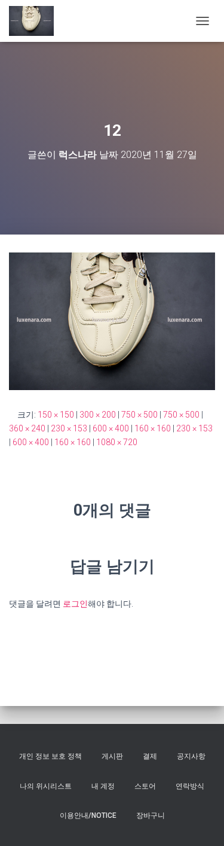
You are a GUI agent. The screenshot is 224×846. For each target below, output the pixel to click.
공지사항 (191, 756)
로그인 (75, 603)
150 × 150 (56, 414)
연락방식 (190, 786)
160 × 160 (152, 428)
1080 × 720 (116, 442)
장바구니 (150, 815)
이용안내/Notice (88, 815)
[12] (112, 320)
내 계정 (103, 786)
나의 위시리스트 (46, 786)
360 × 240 (27, 428)
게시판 (112, 756)
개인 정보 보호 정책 (50, 756)
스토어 (145, 786)
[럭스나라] (36, 21)
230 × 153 (69, 428)
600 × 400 (111, 428)
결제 (150, 756)
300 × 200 (97, 414)
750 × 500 (139, 414)
